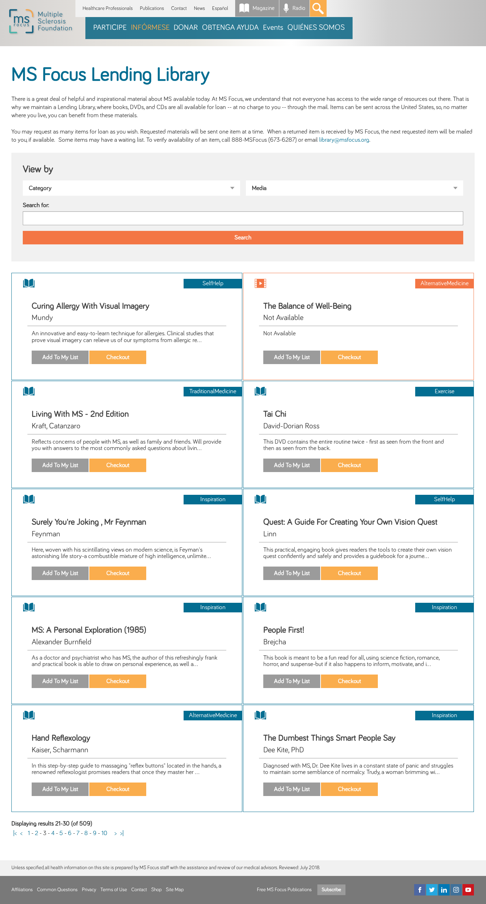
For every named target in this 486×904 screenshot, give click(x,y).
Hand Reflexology (61, 738)
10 (104, 833)
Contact (179, 8)
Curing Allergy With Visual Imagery (90, 306)
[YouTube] (468, 889)
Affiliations (22, 889)
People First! (283, 630)
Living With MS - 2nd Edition (80, 414)
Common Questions (57, 889)
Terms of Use (113, 889)
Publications (152, 8)
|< (15, 833)
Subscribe (331, 889)
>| (122, 833)
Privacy (89, 889)
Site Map (175, 889)
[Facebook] (420, 889)
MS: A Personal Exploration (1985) (89, 630)
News (199, 8)
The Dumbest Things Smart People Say (329, 738)
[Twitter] (432, 889)
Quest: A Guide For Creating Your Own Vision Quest (350, 522)
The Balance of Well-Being (307, 306)
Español (220, 8)
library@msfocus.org (344, 140)
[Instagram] (456, 889)
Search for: (36, 205)
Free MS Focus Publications (284, 889)
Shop (156, 889)
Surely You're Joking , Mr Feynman (89, 522)
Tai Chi (274, 414)
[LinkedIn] (444, 889)
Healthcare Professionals (108, 8)
